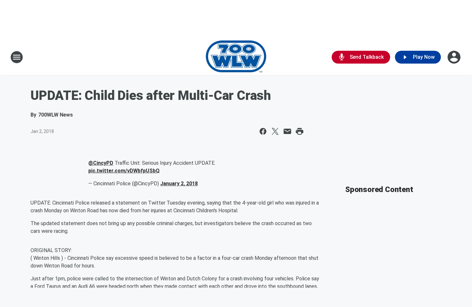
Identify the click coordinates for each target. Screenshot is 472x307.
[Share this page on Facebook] (262, 131)
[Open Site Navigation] (16, 57)
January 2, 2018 (179, 183)
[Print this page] (299, 131)
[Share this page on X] (275, 131)
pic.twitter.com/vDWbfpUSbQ (124, 171)
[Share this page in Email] (287, 131)
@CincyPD (100, 163)
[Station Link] (236, 57)
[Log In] (455, 57)
